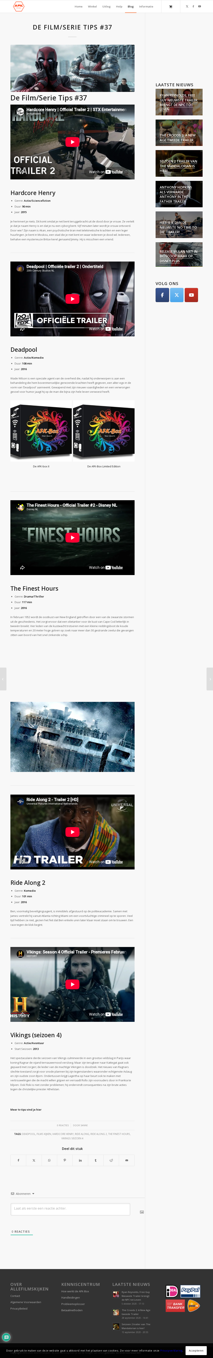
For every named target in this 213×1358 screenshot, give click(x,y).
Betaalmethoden (72, 1290)
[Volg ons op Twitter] (177, 295)
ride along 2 (98, 1114)
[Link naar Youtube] (199, 6)
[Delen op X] (33, 1140)
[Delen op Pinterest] (64, 1140)
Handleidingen (70, 1278)
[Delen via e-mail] (126, 1140)
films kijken (44, 1114)
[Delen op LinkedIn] (80, 1140)
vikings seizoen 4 (72, 1118)
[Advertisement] (72, 649)
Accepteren (196, 1350)
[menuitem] (78, 6)
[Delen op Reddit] (111, 1140)
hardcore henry (63, 1114)
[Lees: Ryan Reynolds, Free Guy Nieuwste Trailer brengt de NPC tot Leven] (116, 1274)
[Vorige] (16, 421)
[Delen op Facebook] (18, 1140)
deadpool (28, 1114)
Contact (15, 1276)
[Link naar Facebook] (193, 6)
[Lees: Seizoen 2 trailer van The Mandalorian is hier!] (116, 1307)
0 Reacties (63, 1105)
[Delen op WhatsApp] (49, 1140)
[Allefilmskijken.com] (18, 6)
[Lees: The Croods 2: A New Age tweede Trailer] (116, 1292)
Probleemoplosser (73, 1284)
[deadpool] (72, 68)
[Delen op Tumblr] (95, 1140)
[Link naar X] (187, 6)
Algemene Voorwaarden (25, 1282)
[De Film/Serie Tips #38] (210, 679)
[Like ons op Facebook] (162, 295)
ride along (82, 1114)
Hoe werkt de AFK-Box (75, 1271)
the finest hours (119, 1114)
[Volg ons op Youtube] (191, 295)
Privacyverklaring (171, 1350)
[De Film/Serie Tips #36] (3, 679)
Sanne (84, 1105)
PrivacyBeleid (18, 1289)
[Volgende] (128, 421)
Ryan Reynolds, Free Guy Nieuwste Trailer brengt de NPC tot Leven (178, 102)
